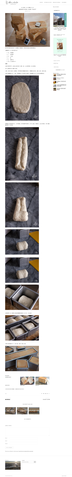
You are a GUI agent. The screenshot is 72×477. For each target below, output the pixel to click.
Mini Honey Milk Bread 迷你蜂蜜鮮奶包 (22, 411)
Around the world (56, 2)
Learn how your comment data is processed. (25, 451)
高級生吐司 (37, 385)
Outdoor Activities (47, 2)
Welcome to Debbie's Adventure (60, 78)
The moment (64, 2)
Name (6, 438)
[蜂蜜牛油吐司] (27, 381)
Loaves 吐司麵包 (28, 7)
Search (23, 460)
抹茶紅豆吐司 (7, 385)
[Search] (35, 462)
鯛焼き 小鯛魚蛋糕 (10, 410)
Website (6, 443)
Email (6, 440)
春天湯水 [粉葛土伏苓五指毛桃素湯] (61, 75)
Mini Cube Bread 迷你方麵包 (34, 411)
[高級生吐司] (42, 381)
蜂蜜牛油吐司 (22, 385)
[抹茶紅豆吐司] (12, 381)
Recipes (41, 2)
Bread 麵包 (23, 7)
